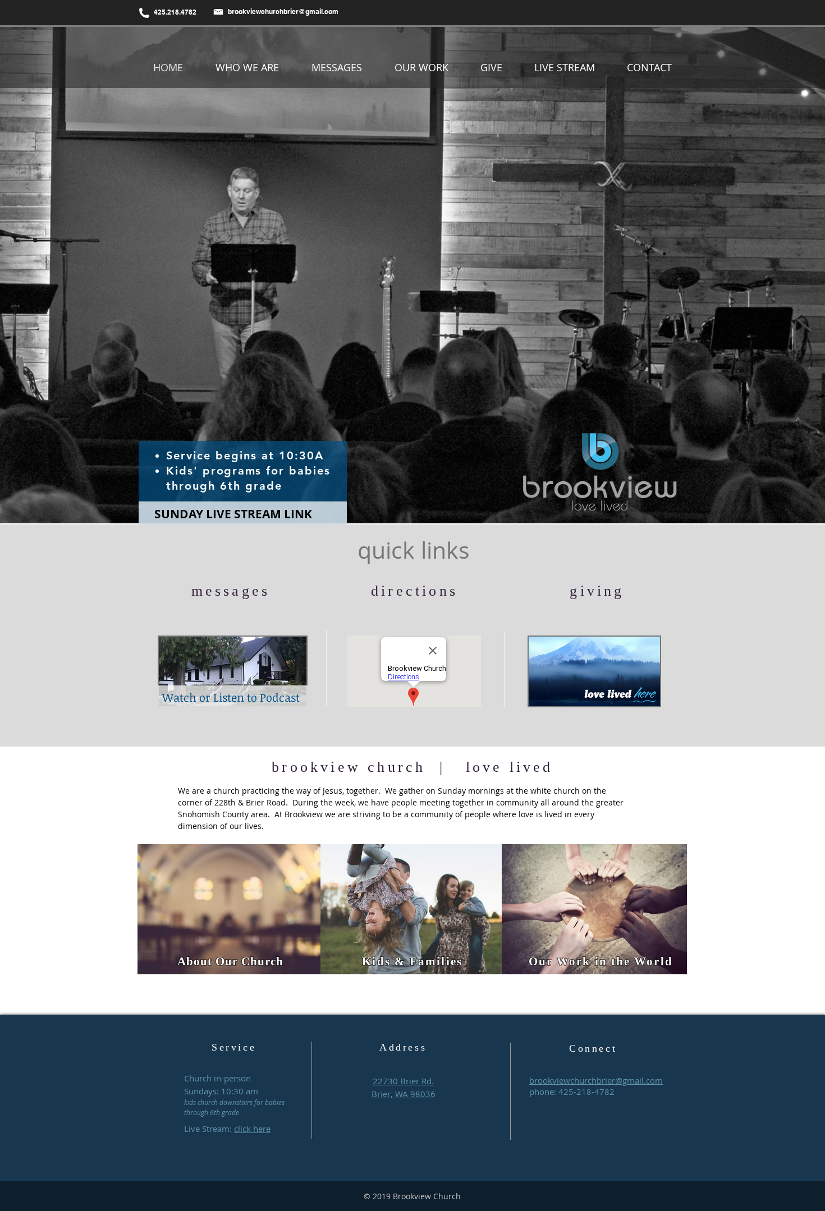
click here (252, 1128)
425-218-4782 (586, 1091)
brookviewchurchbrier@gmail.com (283, 11)
